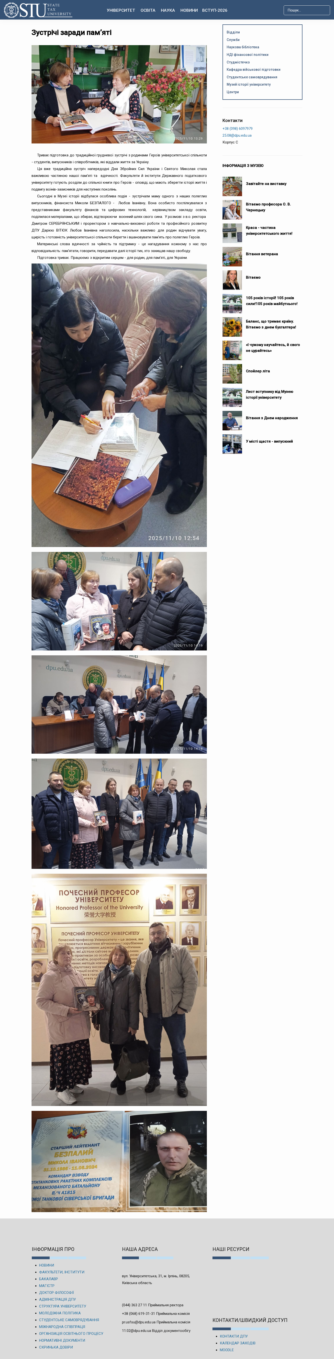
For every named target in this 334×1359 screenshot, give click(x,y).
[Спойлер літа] (232, 371)
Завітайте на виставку (267, 184)
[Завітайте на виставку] (232, 184)
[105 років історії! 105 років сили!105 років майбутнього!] (232, 301)
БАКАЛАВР (48, 1279)
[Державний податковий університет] (40, 10)
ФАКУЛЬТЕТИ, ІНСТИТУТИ (61, 1272)
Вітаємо (253, 277)
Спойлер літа (258, 371)
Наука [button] (168, 10)
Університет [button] (121, 10)
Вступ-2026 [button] (214, 10)
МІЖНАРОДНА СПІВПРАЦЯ (62, 1327)
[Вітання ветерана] (232, 254)
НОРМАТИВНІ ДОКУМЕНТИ (62, 1340)
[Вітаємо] (232, 277)
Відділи (233, 32)
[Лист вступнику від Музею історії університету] (232, 395)
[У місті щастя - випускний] (232, 441)
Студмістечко (238, 62)
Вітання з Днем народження (272, 418)
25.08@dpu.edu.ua (237, 135)
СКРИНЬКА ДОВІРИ (56, 1347)
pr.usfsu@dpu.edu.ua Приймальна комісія (156, 1322)
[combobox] (307, 10)
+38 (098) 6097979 (238, 128)
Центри (233, 92)
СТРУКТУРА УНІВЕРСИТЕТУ (62, 1306)
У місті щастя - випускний (269, 441)
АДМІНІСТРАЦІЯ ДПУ (57, 1299)
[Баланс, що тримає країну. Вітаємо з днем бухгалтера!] (232, 324)
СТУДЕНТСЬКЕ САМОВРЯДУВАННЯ (69, 1320)
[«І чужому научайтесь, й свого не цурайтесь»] (232, 348)
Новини (189, 10)
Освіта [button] (148, 10)
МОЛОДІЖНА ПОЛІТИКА (60, 1313)
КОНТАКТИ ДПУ (234, 1336)
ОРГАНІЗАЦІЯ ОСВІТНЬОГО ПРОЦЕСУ (71, 1333)
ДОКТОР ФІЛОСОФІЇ (56, 1292)
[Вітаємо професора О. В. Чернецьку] (232, 207)
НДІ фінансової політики (247, 55)
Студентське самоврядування (252, 77)
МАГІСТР (47, 1286)
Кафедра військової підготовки (253, 69)
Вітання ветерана (262, 254)
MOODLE (227, 1350)
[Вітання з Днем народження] (232, 418)
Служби (233, 40)
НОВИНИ (46, 1265)
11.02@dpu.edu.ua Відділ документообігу (156, 1331)
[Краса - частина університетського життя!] (232, 231)
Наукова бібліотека (243, 47)
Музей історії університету (249, 84)
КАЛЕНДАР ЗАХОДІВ (238, 1343)
